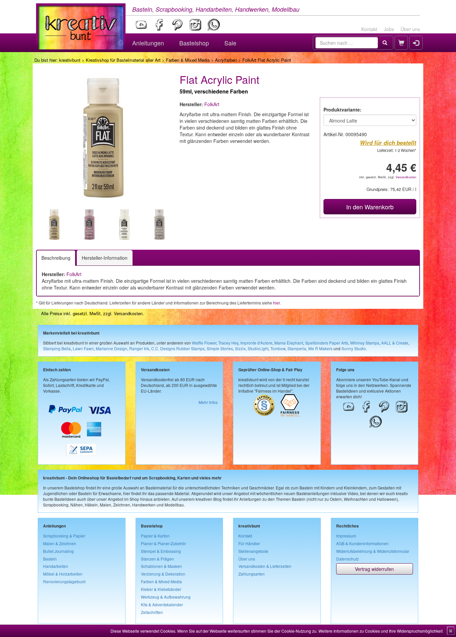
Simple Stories (220, 348)
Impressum (346, 536)
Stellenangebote (253, 551)
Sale (230, 42)
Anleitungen (148, 42)
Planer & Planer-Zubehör (163, 543)
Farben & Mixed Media (188, 60)
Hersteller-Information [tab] (105, 257)
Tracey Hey (228, 343)
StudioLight (258, 348)
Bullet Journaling (58, 551)
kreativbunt (69, 60)
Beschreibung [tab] (55, 257)
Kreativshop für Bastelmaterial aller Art (123, 60)
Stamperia (296, 348)
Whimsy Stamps (364, 343)
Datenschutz (347, 559)
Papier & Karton (155, 536)
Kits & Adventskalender (162, 604)
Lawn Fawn (83, 348)
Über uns (410, 29)
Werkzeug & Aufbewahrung (166, 597)
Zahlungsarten (251, 574)
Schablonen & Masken (161, 566)
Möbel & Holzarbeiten (62, 574)
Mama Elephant (288, 343)
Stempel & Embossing (161, 551)
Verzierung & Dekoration (163, 574)
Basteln (50, 559)
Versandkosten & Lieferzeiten (264, 566)
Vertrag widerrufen (374, 569)
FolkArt (211, 104)
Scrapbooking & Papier (64, 536)
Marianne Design (111, 348)
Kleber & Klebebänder (161, 589)
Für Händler (249, 543)
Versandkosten (406, 177)
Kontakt (369, 29)
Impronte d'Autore (256, 343)
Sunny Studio (353, 348)
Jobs (389, 29)
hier (276, 302)
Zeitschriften (152, 612)
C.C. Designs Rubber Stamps (178, 348)
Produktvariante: (342, 109)
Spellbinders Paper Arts (326, 343)
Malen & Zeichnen (59, 543)
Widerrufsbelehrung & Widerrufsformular (372, 551)
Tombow (277, 348)
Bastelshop (194, 42)
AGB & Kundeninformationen (362, 543)
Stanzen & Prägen (157, 559)
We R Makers (320, 348)
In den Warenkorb (370, 206)
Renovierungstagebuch (64, 581)
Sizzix (240, 348)
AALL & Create (394, 343)
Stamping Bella (57, 348)
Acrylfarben (226, 60)
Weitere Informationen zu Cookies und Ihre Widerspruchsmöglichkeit (380, 631)
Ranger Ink (139, 348)
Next (178, 225)
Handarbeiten (55, 566)
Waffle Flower (204, 343)
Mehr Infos (208, 402)
